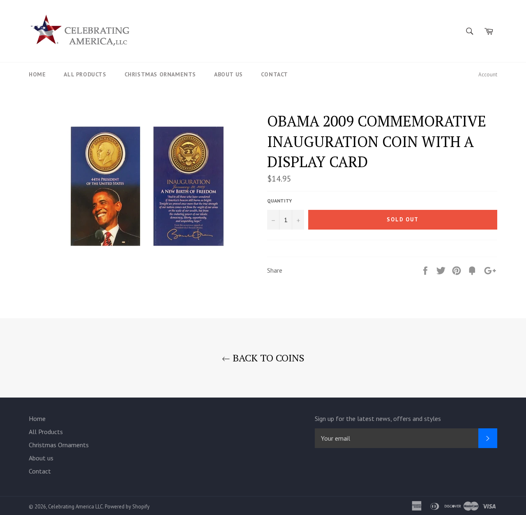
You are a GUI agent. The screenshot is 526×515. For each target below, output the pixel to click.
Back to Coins (267, 357)
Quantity (279, 201)
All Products (85, 74)
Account (487, 74)
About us (228, 74)
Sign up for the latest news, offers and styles (378, 418)
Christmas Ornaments (160, 74)
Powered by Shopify (127, 506)
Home (37, 74)
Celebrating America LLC (75, 506)
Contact (274, 74)
